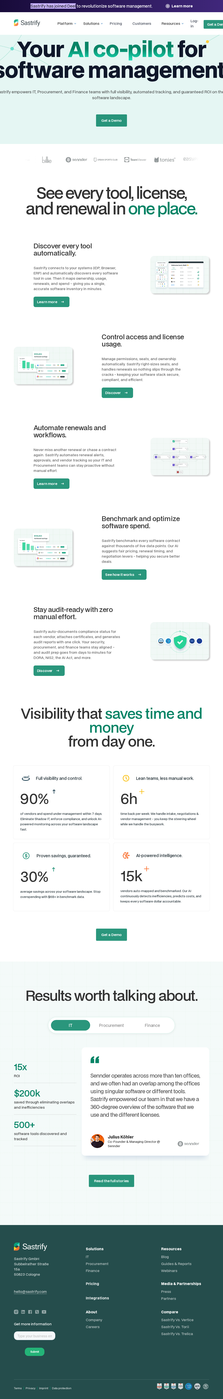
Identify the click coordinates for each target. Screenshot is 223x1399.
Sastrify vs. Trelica (177, 1334)
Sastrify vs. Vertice (177, 1320)
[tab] (70, 1025)
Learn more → (50, 301)
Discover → (116, 392)
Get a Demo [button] (111, 934)
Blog (165, 1257)
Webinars (169, 1271)
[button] (67, 23)
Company (94, 1320)
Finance (93, 1271)
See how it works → (123, 574)
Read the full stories (111, 1180)
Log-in (194, 23)
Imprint (43, 1388)
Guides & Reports (176, 1264)
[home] (27, 23)
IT (87, 1257)
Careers (93, 1327)
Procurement (97, 1264)
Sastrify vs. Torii (175, 1327)
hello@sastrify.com (30, 1291)
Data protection (61, 1388)
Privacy (30, 1388)
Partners (168, 1298)
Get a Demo (111, 120)
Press (166, 1291)
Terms (18, 1388)
